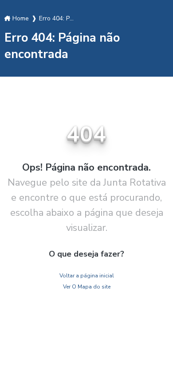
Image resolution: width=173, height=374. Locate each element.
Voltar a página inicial (86, 275)
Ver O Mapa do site (86, 286)
